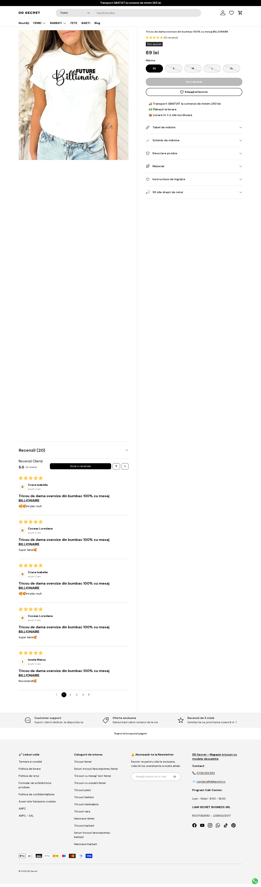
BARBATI (56, 23)
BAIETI (85, 23)
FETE (73, 23)
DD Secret (32, 871)
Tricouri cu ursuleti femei (90, 783)
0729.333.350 (206, 773)
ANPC (22, 808)
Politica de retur (29, 776)
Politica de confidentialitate (37, 794)
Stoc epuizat (194, 81)
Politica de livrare (30, 769)
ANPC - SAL (26, 816)
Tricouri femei (82, 762)
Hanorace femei (84, 818)
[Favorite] (231, 13)
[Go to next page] (90, 694)
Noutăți (24, 23)
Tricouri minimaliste (86, 804)
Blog (97, 23)
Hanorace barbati (85, 844)
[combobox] (128, 13)
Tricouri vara (82, 811)
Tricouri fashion (84, 797)
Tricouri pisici (82, 790)
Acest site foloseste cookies (37, 801)
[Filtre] (116, 466)
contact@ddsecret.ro (211, 781)
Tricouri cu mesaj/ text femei (92, 776)
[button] (155, 37)
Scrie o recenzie (80, 466)
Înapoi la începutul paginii (130, 733)
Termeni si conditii (30, 762)
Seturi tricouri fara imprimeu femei (96, 769)
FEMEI (37, 23)
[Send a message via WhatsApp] (255, 881)
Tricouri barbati (84, 825)
